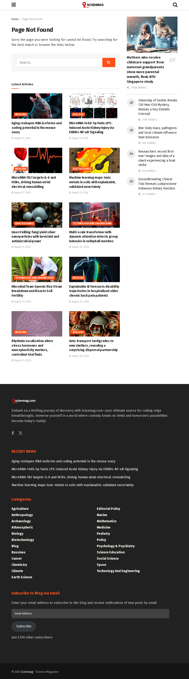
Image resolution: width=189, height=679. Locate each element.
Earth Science (82, 169)
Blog (15, 546)
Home (15, 19)
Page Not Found (32, 19)
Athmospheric (22, 527)
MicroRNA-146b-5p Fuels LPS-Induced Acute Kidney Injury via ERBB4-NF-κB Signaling (91, 127)
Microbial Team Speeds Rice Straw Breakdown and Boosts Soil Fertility (37, 291)
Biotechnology (23, 540)
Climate (17, 571)
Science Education (111, 552)
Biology (78, 114)
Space (101, 565)
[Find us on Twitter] (20, 433)
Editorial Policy (108, 509)
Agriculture (20, 509)
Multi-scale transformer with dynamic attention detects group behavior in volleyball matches (93, 236)
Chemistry (19, 565)
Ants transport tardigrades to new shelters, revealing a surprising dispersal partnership (93, 345)
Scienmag (27, 671)
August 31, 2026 (22, 138)
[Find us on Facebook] (13, 433)
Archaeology (21, 521)
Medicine (21, 114)
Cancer (17, 559)
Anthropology (22, 515)
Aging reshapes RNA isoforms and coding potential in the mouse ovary (37, 127)
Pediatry (103, 534)
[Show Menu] (14, 5)
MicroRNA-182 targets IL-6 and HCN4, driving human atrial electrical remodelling (34, 182)
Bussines (19, 552)
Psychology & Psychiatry (116, 546)
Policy (101, 540)
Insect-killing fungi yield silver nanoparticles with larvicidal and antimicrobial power (35, 236)
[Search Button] (175, 5)
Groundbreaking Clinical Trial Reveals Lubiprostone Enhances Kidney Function (157, 183)
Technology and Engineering (92, 223)
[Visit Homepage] (94, 4)
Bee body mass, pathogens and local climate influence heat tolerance (157, 132)
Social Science (108, 559)
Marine (102, 515)
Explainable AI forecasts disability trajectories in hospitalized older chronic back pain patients (94, 291)
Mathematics (107, 521)
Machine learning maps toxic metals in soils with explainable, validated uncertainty (92, 182)
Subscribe (23, 626)
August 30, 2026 (80, 247)
